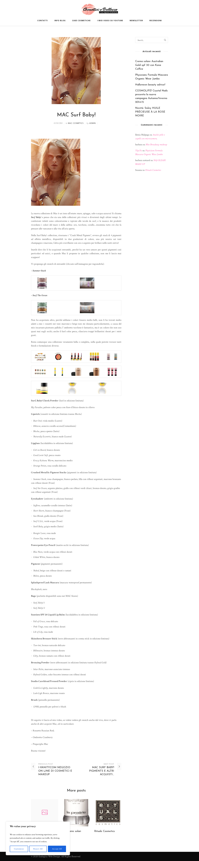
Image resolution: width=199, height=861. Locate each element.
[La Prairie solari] (76, 812)
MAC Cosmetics (75, 123)
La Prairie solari (72, 831)
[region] (38, 838)
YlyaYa (138, 150)
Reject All (38, 849)
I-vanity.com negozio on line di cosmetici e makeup (55, 771)
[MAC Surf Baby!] (76, 70)
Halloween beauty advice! (150, 85)
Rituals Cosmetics (104, 831)
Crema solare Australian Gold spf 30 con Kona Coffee (149, 65)
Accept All (57, 849)
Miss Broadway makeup (156, 144)
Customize (19, 849)
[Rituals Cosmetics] (107, 812)
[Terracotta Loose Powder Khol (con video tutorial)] (44, 812)
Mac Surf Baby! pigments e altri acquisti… (101, 771)
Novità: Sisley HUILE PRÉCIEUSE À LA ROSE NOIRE (150, 112)
